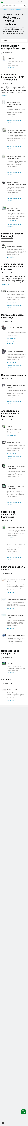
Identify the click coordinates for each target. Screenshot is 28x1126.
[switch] (3, 1123)
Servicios (6, 679)
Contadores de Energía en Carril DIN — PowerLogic (13, 77)
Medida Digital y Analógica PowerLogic (13, 47)
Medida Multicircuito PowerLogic (12, 234)
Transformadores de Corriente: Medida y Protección (12, 266)
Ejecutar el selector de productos (14, 121)
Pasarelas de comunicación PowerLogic (8, 514)
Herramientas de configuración (10, 652)
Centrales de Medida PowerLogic (12, 316)
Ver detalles (10, 67)
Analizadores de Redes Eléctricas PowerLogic (10, 413)
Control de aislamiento (13, 375)
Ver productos (11, 143)
